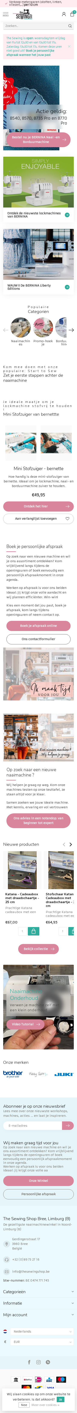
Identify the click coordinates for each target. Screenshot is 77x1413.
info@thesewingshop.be (31, 1271)
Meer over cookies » (45, 1405)
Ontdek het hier (36, 506)
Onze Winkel (38, 1181)
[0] (72, 14)
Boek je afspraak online (38, 626)
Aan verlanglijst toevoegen (36, 518)
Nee (24, 1405)
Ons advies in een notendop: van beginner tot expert (38, 820)
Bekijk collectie (36, 949)
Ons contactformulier (38, 639)
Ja (60, 1399)
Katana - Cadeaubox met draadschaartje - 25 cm (22, 898)
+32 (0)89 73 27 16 (25, 1259)
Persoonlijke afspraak (38, 1194)
